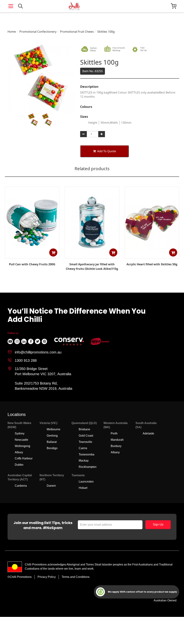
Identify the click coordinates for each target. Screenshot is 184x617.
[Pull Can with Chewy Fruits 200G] (32, 256)
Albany (115, 452)
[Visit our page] (10, 341)
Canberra (21, 485)
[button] (53, 252)
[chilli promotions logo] (74, 6)
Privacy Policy (47, 576)
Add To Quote (106, 151)
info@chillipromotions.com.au (38, 352)
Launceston (86, 481)
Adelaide (148, 433)
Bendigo (52, 448)
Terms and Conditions (75, 576)
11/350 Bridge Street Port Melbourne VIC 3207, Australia (43, 371)
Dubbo (19, 464)
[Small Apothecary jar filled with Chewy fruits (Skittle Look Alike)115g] (92, 256)
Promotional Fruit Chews (77, 32)
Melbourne (53, 429)
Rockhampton (87, 466)
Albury (19, 452)
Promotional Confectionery (37, 32)
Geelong (52, 435)
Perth (114, 433)
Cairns (83, 448)
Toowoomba (86, 454)
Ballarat (52, 441)
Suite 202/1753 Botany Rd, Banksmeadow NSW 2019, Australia (43, 385)
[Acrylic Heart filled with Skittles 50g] (152, 256)
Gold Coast (86, 435)
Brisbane (84, 429)
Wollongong (22, 446)
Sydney (19, 433)
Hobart (83, 487)
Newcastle (21, 439)
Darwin (51, 485)
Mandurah (117, 439)
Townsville (85, 441)
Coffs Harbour (24, 458)
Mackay (84, 460)
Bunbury (116, 446)
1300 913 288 (26, 360)
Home (12, 32)
